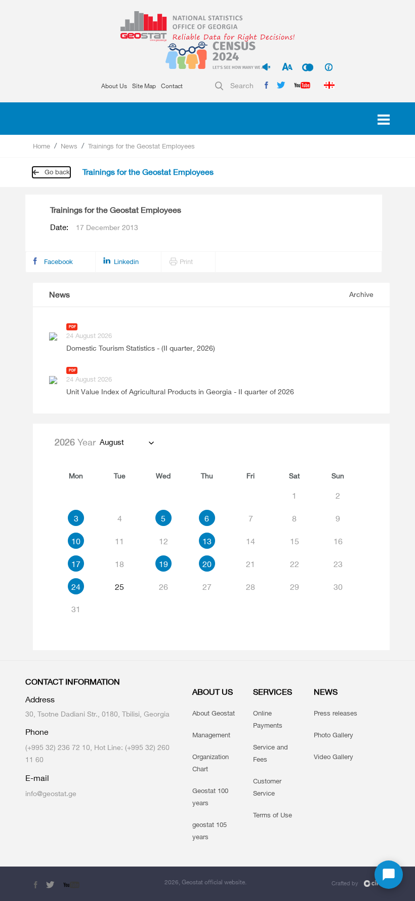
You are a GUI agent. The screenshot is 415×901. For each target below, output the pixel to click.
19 (163, 564)
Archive (361, 294)
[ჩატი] (389, 874)
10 (75, 541)
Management (211, 735)
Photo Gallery (333, 735)
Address (40, 699)
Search (242, 85)
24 (75, 587)
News (69, 146)
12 (163, 541)
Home (41, 146)
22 (294, 564)
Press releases (335, 713)
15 (294, 541)
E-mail (37, 778)
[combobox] (126, 442)
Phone (37, 732)
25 (119, 587)
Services (272, 692)
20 (207, 564)
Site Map (144, 86)
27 (207, 587)
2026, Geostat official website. (205, 882)
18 (119, 564)
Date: (94, 227)
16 (338, 541)
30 (338, 587)
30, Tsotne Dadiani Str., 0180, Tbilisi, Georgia (97, 713)
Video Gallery (333, 757)
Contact (172, 86)
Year (75, 441)
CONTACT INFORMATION (72, 682)
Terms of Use (272, 815)
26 (163, 587)
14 (250, 541)
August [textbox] (112, 442)
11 (119, 541)
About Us (114, 86)
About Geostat (213, 713)
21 (250, 564)
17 (75, 564)
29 (294, 587)
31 (75, 609)
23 (338, 564)
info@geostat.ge (50, 793)
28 (250, 587)
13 (207, 541)
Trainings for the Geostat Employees (141, 146)
